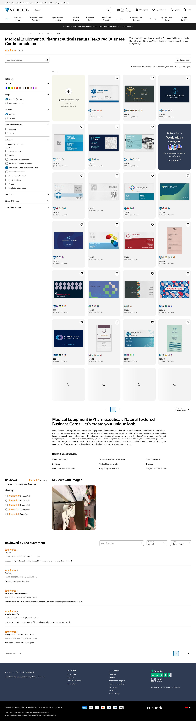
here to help (20, 677)
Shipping (70, 677)
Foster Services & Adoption (64, 468)
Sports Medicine (153, 459)
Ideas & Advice (72, 684)
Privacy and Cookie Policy (29, 707)
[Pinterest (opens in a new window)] (160, 708)
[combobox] (69, 10)
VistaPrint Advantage (24, 3)
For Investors (113, 687)
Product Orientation (13, 125)
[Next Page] (120, 409)
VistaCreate (9, 3)
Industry (8, 140)
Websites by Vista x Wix (44, 3)
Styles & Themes (12, 201)
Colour (8, 83)
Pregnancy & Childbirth (109, 468)
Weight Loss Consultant (156, 468)
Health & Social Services (28, 34)
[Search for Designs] (46, 60)
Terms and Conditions (45, 707)
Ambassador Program (117, 681)
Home (7, 34)
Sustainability (114, 694)
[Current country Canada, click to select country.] (188, 707)
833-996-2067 (9, 707)
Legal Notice (58, 707)
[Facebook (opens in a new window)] (148, 708)
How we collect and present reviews (20, 484)
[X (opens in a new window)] (152, 708)
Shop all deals (127, 26)
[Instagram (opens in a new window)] (156, 708)
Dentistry (56, 464)
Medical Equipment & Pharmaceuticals (56, 34)
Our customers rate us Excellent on (165, 687)
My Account (71, 674)
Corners (8, 109)
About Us (112, 674)
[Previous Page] (106, 409)
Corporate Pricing (62, 3)
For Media (112, 690)
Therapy (149, 464)
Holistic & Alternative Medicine (112, 459)
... (14, 34)
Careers (112, 677)
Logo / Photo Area (13, 207)
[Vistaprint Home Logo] (17, 10)
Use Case (9, 194)
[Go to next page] (188, 653)
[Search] (108, 10)
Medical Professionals (108, 464)
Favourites (184, 60)
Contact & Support (74, 681)
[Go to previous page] (158, 653)
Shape (7, 94)
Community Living (60, 459)
